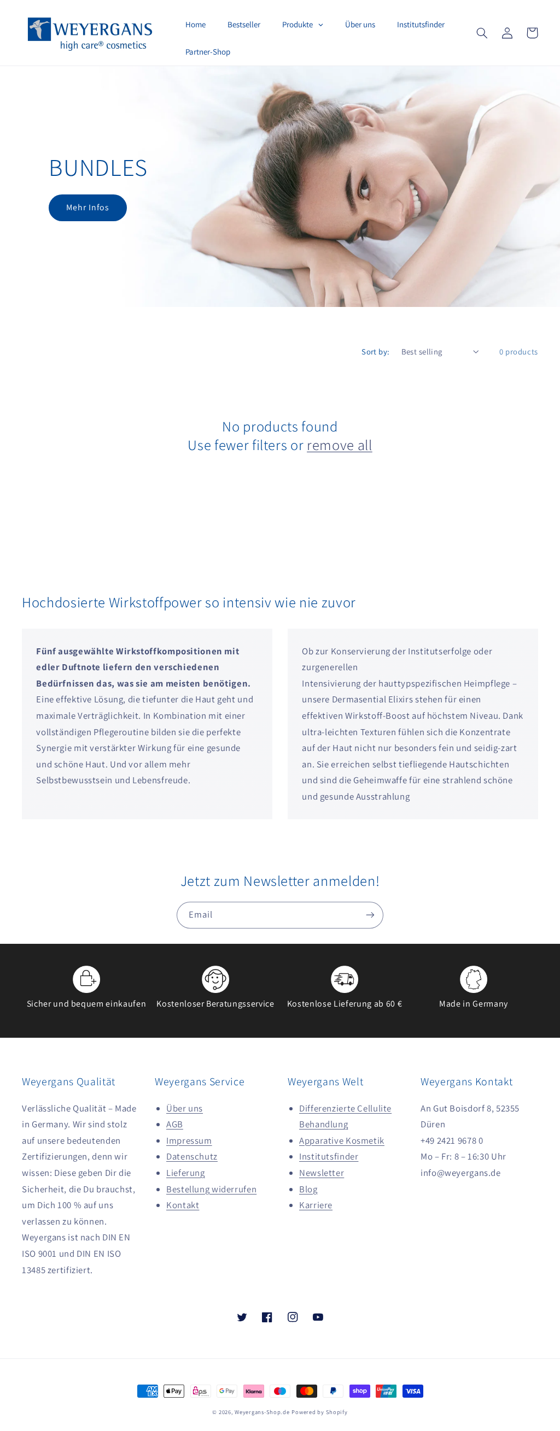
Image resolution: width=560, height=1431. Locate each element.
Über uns (184, 1108)
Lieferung (185, 1173)
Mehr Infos (88, 207)
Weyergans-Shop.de (262, 1412)
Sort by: (375, 351)
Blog (308, 1189)
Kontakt (182, 1205)
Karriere (315, 1205)
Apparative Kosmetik (341, 1140)
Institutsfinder (328, 1156)
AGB (174, 1124)
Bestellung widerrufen (211, 1189)
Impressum (189, 1140)
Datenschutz (192, 1156)
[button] (481, 32)
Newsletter (321, 1173)
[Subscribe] (370, 915)
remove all (339, 445)
